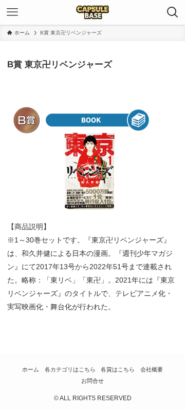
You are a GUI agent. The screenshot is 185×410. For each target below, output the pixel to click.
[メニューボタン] (12, 12)
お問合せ (92, 381)
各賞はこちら (118, 369)
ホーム (30, 369)
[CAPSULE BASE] (92, 12)
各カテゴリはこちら (70, 369)
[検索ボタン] (172, 12)
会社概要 (151, 369)
